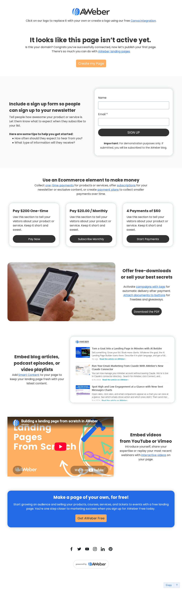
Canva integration (143, 21)
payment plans (108, 190)
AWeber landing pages (114, 51)
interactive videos (153, 455)
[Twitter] (79, 549)
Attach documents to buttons (144, 295)
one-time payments (59, 185)
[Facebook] (71, 549)
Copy (169, 585)
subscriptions (126, 185)
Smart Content (28, 375)
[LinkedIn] (103, 549)
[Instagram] (95, 549)
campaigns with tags (150, 287)
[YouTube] (87, 549)
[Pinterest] (110, 549)
